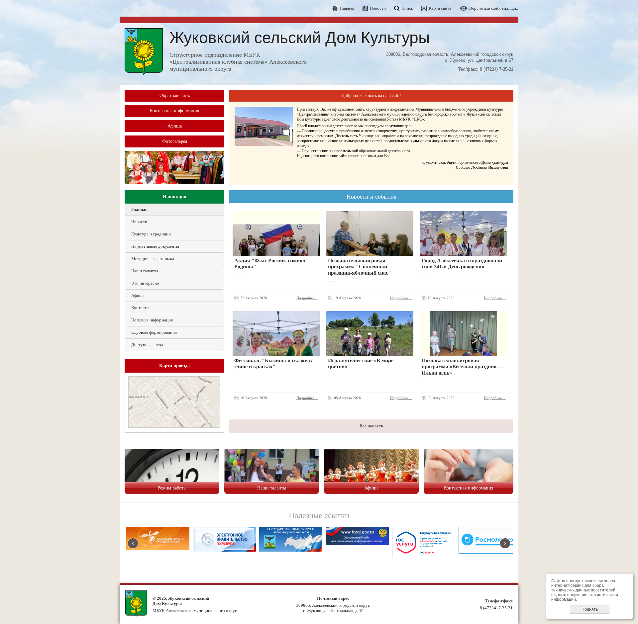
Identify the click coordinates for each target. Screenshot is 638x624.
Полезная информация (152, 319)
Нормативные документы (155, 246)
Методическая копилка (152, 258)
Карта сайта (440, 8)
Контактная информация (174, 110)
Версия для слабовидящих (493, 8)
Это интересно (145, 283)
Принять (590, 609)
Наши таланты (144, 270)
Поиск (407, 8)
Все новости (371, 425)
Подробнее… (307, 298)
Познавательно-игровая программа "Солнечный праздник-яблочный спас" (359, 267)
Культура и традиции (151, 233)
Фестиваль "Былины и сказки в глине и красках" (273, 363)
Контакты (140, 307)
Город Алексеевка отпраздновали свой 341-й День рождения (462, 263)
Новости (378, 8)
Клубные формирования (154, 332)
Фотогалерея (174, 141)
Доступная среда (147, 344)
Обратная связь (175, 95)
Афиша (174, 126)
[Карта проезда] (174, 426)
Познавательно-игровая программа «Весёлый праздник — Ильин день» (462, 367)
